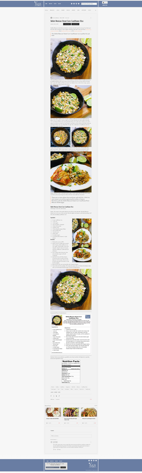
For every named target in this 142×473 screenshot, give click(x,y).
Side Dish (73, 386)
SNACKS (68, 10)
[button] (95, 10)
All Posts (46, 10)
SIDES (78, 10)
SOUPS (89, 10)
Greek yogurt (53, 389)
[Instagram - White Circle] (74, 3)
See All (96, 405)
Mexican (78, 386)
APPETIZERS (84, 10)
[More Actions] (91, 442)
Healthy (57, 386)
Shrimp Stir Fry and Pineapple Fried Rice (88, 418)
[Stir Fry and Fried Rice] (89, 412)
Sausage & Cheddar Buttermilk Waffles (52, 418)
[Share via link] (59, 395)
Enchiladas (67, 389)
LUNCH (58, 10)
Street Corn (82, 389)
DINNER (62, 10)
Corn (58, 389)
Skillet (72, 389)
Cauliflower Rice (84, 386)
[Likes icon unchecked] (54, 449)
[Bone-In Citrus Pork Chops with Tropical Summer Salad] (71, 412)
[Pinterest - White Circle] (78, 3)
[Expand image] (60, 137)
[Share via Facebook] (51, 395)
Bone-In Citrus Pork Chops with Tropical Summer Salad (70, 419)
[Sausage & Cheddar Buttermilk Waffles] (53, 412)
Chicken (52, 386)
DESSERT (73, 10)
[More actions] (91, 18)
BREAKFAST (52, 10)
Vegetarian (68, 386)
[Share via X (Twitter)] (53, 395)
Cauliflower (62, 386)
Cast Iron (76, 389)
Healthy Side (88, 389)
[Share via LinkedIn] (56, 395)
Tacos (62, 389)
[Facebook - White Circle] (71, 3)
